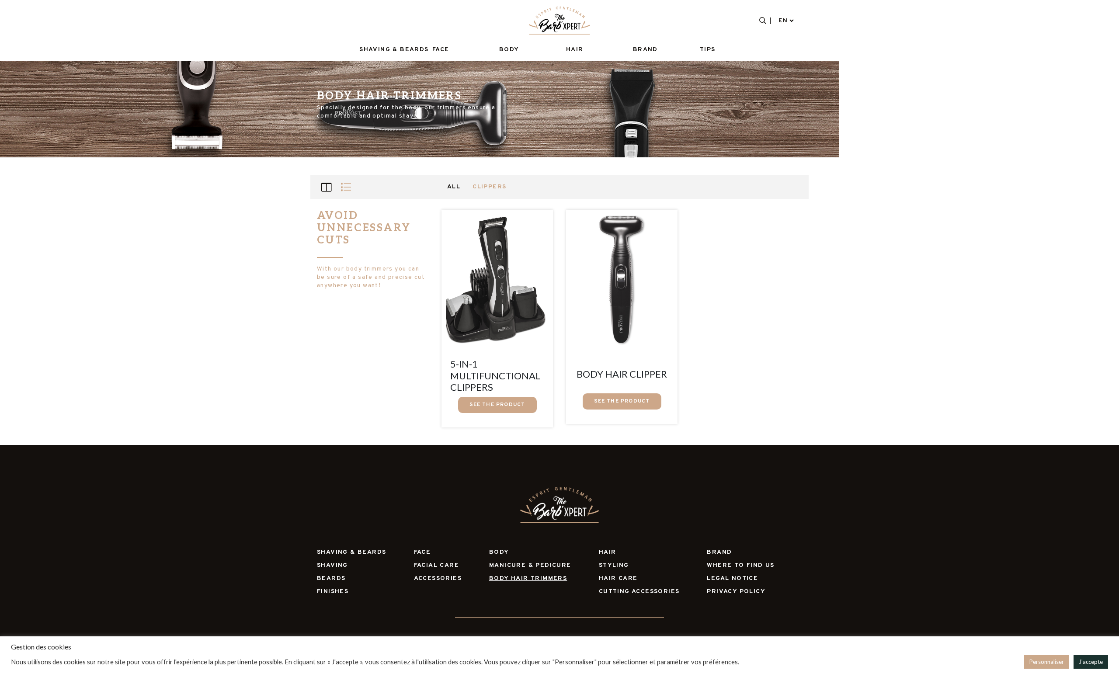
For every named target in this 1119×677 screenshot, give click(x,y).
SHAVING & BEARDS (393, 49)
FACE (440, 49)
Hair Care (618, 578)
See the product (497, 404)
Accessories (438, 578)
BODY (509, 49)
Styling (614, 565)
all (453, 187)
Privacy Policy (736, 591)
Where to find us (740, 565)
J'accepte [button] (1091, 661)
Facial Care (436, 565)
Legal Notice (732, 578)
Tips (708, 49)
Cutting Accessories (639, 591)
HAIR (575, 49)
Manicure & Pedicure (530, 565)
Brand (645, 49)
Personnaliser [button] (1046, 661)
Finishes (332, 591)
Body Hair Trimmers (528, 578)
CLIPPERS (489, 187)
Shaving (332, 565)
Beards (331, 578)
